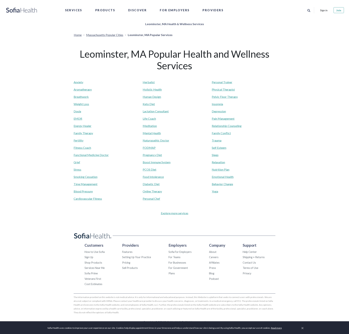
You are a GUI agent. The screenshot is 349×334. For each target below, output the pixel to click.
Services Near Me (95, 267)
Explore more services (174, 213)
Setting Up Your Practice (136, 257)
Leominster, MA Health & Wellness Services (174, 24)
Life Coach (149, 118)
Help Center (250, 251)
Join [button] (338, 10)
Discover (137, 10)
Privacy (247, 273)
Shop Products (93, 262)
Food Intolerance (153, 176)
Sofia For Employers (180, 251)
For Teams (174, 257)
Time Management (85, 184)
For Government (178, 267)
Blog (211, 273)
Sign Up (89, 257)
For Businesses (177, 262)
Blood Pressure (83, 191)
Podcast (214, 278)
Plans (172, 273)
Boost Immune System (157, 162)
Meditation (150, 126)
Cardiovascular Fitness (88, 198)
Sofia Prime (91, 273)
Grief (77, 162)
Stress (77, 169)
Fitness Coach (82, 147)
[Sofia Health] (21, 10)
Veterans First (93, 278)
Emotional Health (223, 176)
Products (105, 10)
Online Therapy (152, 191)
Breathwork (81, 96)
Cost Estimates (93, 284)
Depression (219, 111)
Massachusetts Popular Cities (104, 35)
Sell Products (130, 267)
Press (212, 267)
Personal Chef (151, 198)
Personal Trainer (222, 82)
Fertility (78, 140)
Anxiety (78, 82)
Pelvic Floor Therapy (225, 96)
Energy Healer (82, 126)
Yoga (215, 191)
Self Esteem (219, 147)
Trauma (216, 140)
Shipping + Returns (254, 257)
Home (78, 35)
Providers (212, 10)
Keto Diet (149, 104)
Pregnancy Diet (152, 155)
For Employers (174, 10)
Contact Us (249, 262)
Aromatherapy (83, 89)
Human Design (152, 96)
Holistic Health (152, 89)
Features (127, 251)
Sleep (215, 155)
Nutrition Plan (220, 169)
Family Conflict (221, 133)
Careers (213, 257)
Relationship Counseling (227, 126)
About (212, 251)
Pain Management (223, 118)
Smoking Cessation (85, 176)
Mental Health (152, 133)
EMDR (78, 118)
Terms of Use (250, 267)
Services (73, 10)
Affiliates (214, 262)
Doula (77, 111)
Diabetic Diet (151, 184)
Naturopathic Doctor (156, 140)
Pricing (126, 262)
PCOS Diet (149, 169)
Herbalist (149, 82)
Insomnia (217, 104)
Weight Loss (81, 104)
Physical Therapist (223, 89)
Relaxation (218, 162)
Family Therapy (83, 133)
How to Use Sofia (95, 251)
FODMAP (149, 147)
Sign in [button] (324, 10)
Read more (276, 328)
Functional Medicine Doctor (91, 155)
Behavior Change (222, 184)
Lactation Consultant (156, 111)
